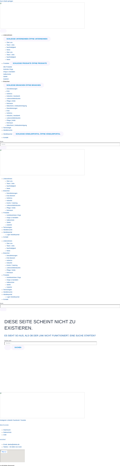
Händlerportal (7, 232)
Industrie (9, 200)
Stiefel (5, 76)
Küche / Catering (12, 203)
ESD (8, 91)
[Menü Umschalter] (3, 30)
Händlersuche (7, 230)
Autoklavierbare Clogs (14, 215)
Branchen (6, 191)
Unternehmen (7, 178)
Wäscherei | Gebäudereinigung (17, 106)
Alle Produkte (7, 67)
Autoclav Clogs (8, 69)
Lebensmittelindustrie (13, 98)
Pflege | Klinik (11, 101)
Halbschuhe (7, 74)
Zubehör (6, 79)
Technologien (7, 227)
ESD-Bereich (11, 196)
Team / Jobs (10, 45)
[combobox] (60, 144)
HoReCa (9, 93)
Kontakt (5, 237)
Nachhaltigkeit (11, 47)
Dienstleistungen (12, 89)
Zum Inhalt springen (6, 1)
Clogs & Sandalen (9, 72)
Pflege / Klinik (11, 208)
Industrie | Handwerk (13, 96)
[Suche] (3, 147)
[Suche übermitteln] (7, 347)
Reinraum (10, 103)
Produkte (6, 212)
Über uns (9, 42)
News (8, 50)
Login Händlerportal (13, 234)
